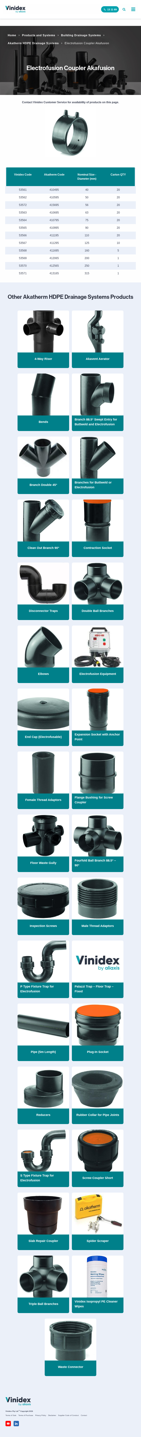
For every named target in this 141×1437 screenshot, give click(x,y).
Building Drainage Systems (81, 35)
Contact (84, 1415)
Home (12, 35)
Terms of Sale (11, 1415)
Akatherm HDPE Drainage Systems (33, 43)
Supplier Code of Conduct (68, 1415)
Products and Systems (38, 35)
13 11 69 (112, 9)
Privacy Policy (40, 1415)
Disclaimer (52, 1415)
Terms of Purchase (25, 1415)
